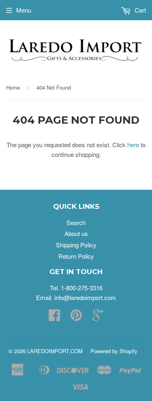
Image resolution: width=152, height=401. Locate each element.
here (133, 144)
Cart (139, 10)
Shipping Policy (76, 244)
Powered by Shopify (113, 351)
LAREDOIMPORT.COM (55, 351)
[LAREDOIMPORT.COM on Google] (98, 317)
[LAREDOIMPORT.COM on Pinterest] (76, 317)
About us (76, 233)
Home (13, 87)
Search (76, 222)
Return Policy (76, 256)
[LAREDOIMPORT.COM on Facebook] (54, 317)
